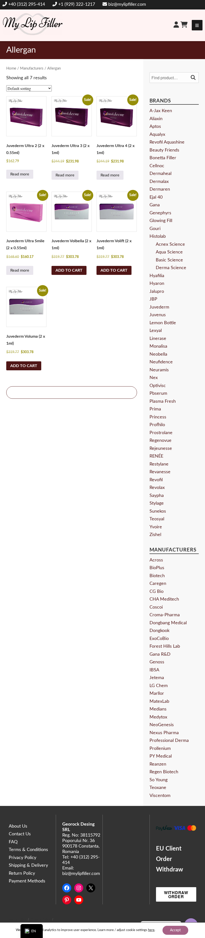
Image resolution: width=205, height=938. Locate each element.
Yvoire (156, 527)
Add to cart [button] (69, 270)
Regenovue (161, 440)
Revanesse (160, 472)
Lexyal (156, 330)
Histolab (158, 236)
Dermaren (160, 189)
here (151, 930)
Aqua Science (169, 252)
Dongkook (160, 630)
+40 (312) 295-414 (26, 4)
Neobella (158, 354)
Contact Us (20, 834)
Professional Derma (169, 740)
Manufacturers (32, 68)
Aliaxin (156, 119)
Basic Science (169, 260)
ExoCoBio (159, 638)
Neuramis (159, 370)
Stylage (157, 503)
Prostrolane (161, 433)
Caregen (158, 583)
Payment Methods (27, 881)
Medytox (158, 717)
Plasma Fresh (163, 401)
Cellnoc (157, 166)
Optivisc (158, 386)
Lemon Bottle (163, 323)
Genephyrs (160, 213)
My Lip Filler (17, 919)
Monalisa (158, 346)
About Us (18, 826)
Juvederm (159, 307)
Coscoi (156, 607)
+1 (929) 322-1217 (76, 4)
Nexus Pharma (164, 733)
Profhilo (157, 425)
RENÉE (156, 456)
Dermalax (159, 181)
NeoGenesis (162, 725)
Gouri (155, 229)
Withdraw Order (176, 894)
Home (11, 68)
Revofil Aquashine (167, 142)
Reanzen (158, 764)
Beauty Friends (164, 150)
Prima (155, 409)
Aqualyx (157, 134)
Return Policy (22, 873)
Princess (158, 417)
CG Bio (157, 591)
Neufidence (161, 362)
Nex (154, 378)
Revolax (157, 487)
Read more (19, 174)
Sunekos (158, 511)
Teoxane (158, 787)
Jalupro (157, 291)
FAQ (13, 842)
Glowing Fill (161, 221)
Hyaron (157, 283)
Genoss (157, 662)
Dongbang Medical (168, 623)
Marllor (157, 693)
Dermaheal (161, 173)
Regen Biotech (164, 772)
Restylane (159, 464)
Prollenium (160, 748)
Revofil (156, 480)
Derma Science (171, 268)
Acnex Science (170, 244)
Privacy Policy (22, 858)
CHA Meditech (164, 599)
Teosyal (157, 519)
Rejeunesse (161, 448)
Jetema (157, 678)
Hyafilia (157, 276)
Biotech (157, 576)
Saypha (157, 495)
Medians (158, 709)
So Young (159, 780)
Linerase (158, 338)
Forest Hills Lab (165, 646)
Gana (155, 205)
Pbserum (158, 393)
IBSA (154, 670)
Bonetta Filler (163, 158)
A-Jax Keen (161, 111)
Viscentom (160, 795)
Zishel (155, 535)
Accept (175, 930)
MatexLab (159, 701)
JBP (153, 299)
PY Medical (161, 756)
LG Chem (159, 686)
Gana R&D (160, 654)
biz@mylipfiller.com (127, 4)
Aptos (155, 126)
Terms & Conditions (28, 850)
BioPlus (157, 568)
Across (156, 560)
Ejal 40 (156, 197)
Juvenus (158, 315)
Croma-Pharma (165, 615)
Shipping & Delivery (28, 865)
